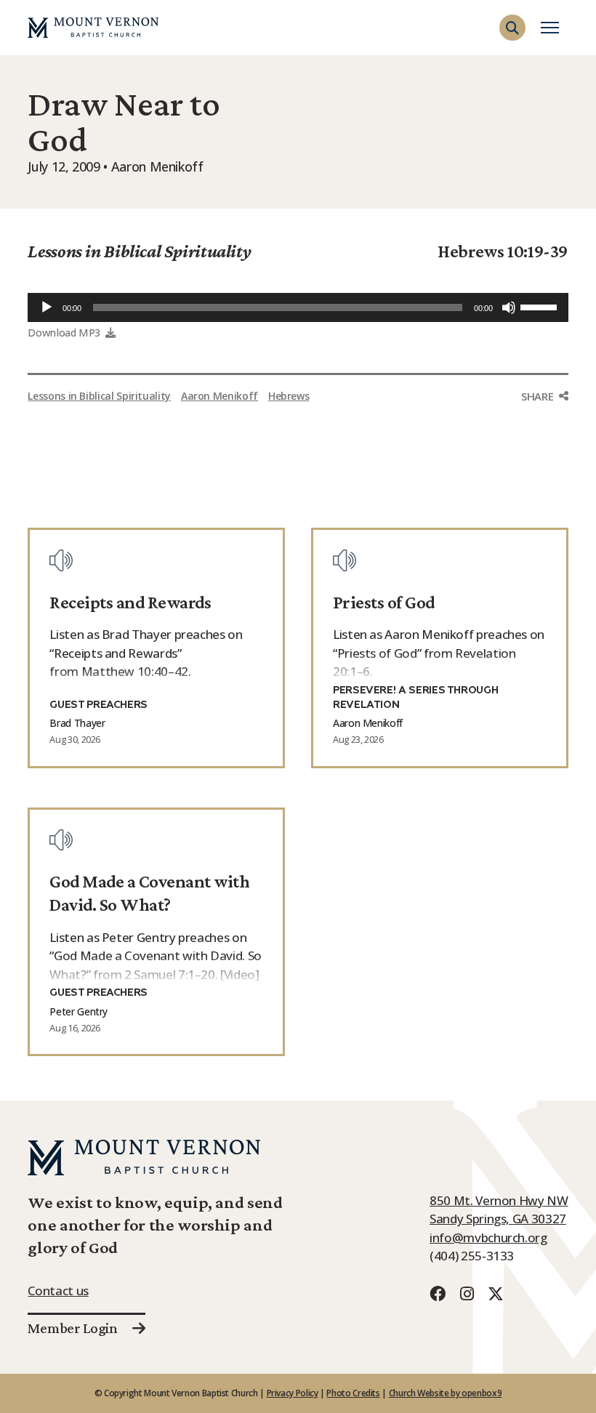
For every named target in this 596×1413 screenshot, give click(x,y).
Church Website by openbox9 (445, 1393)
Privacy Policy (292, 1393)
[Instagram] (467, 1293)
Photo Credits (352, 1393)
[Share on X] (544, 454)
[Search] (553, 53)
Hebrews (288, 396)
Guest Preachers (98, 705)
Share (537, 396)
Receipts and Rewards (130, 602)
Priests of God (384, 602)
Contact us (58, 1290)
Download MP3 (64, 332)
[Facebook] (438, 1293)
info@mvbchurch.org (488, 1237)
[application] (298, 307)
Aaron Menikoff (219, 396)
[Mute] (509, 307)
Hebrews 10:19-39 (503, 251)
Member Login (72, 1328)
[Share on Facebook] (544, 423)
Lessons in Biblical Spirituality (139, 251)
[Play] (46, 307)
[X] (496, 1293)
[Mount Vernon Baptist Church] (93, 27)
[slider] (540, 306)
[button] (512, 28)
